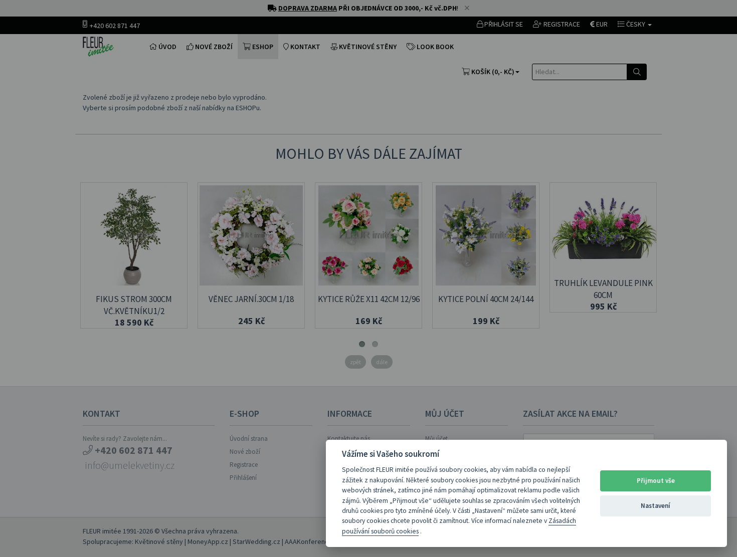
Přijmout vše (656, 480)
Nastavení (655, 505)
